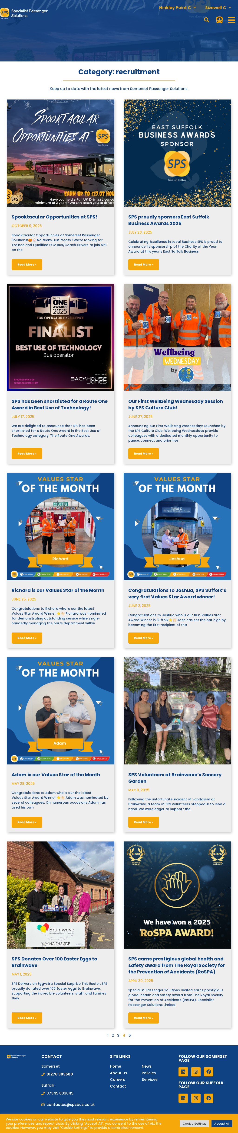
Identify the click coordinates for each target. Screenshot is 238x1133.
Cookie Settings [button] (194, 1123)
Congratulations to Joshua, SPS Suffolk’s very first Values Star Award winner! (177, 593)
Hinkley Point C (175, 7)
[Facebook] (208, 1071)
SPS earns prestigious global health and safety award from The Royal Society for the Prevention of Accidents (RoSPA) (176, 965)
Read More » (26, 264)
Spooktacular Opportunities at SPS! (54, 217)
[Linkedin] (183, 1071)
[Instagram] (196, 1071)
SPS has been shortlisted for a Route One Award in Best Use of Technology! (60, 404)
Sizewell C (215, 7)
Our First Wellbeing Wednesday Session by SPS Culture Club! (175, 404)
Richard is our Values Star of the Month (58, 590)
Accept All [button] (221, 1123)
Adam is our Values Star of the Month (56, 774)
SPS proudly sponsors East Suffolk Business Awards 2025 (168, 220)
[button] (206, 20)
